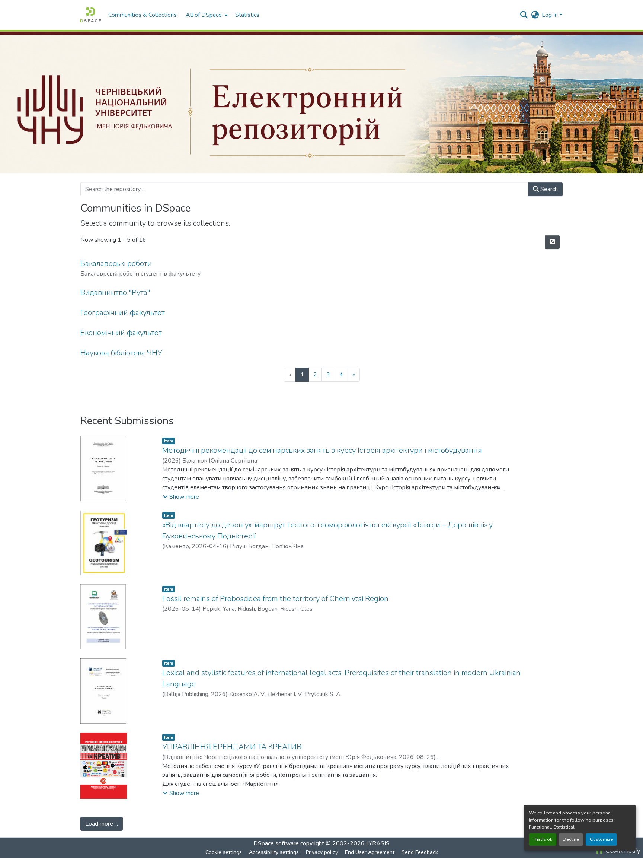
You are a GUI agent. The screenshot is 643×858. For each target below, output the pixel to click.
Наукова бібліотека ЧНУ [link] (121, 353)
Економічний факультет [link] (121, 333)
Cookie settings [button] (223, 852)
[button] (90, 14)
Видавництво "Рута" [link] (115, 292)
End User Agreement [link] (369, 852)
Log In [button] (550, 15)
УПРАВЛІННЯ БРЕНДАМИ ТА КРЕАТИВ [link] (231, 747)
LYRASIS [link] (378, 843)
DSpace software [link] (276, 843)
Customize (601, 839)
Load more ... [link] (101, 824)
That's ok (542, 839)
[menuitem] (206, 15)
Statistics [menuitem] (247, 15)
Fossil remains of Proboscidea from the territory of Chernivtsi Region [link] (275, 599)
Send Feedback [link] (420, 852)
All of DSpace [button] (204, 15)
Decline (571, 839)
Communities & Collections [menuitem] (142, 15)
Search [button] (548, 189)
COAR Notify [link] (622, 851)
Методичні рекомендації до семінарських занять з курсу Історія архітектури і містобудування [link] (322, 450)
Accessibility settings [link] (274, 852)
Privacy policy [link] (322, 852)
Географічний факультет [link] (122, 313)
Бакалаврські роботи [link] (116, 263)
